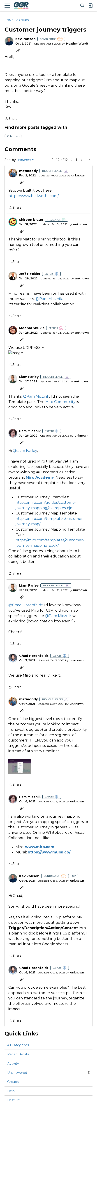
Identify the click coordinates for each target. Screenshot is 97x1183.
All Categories (18, 1045)
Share (11, 119)
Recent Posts (18, 1054)
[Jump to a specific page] (88, 159)
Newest (24, 160)
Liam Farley (29, 377)
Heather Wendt (77, 43)
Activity (13, 1063)
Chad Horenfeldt (33, 656)
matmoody (28, 171)
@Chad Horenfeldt (25, 605)
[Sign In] (90, 5)
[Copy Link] (18, 50)
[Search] (82, 5)
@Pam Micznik (48, 299)
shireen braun (31, 220)
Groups (12, 1082)
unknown (78, 175)
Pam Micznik (30, 431)
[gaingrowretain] (21, 5)
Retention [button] (13, 136)
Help (11, 1091)
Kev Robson (25, 39)
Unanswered (48, 1073)
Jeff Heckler (29, 274)
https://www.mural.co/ (49, 852)
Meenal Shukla (31, 328)
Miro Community (60, 402)
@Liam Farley (25, 450)
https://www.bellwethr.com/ (33, 196)
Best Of (13, 1100)
